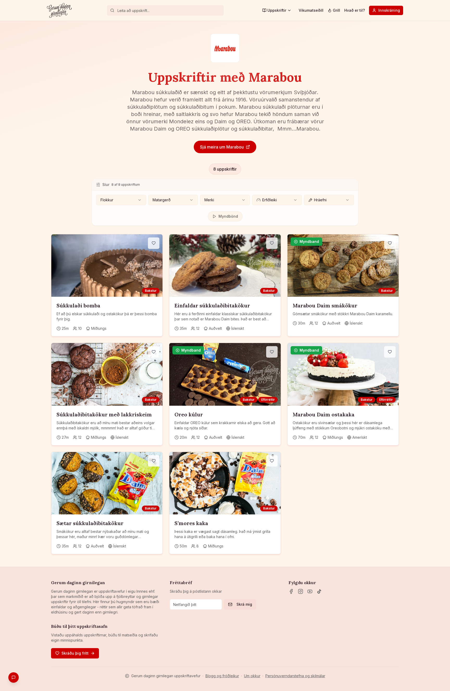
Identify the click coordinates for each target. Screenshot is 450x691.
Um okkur (252, 676)
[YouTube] (309, 591)
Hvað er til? (354, 10)
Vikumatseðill (311, 10)
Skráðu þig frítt (75, 653)
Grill (336, 10)
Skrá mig (244, 604)
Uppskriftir (276, 10)
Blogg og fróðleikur (222, 676)
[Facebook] (291, 591)
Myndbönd (228, 216)
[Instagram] (300, 591)
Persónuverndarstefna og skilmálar (295, 676)
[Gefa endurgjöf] (13, 677)
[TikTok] (319, 591)
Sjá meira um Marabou (222, 147)
